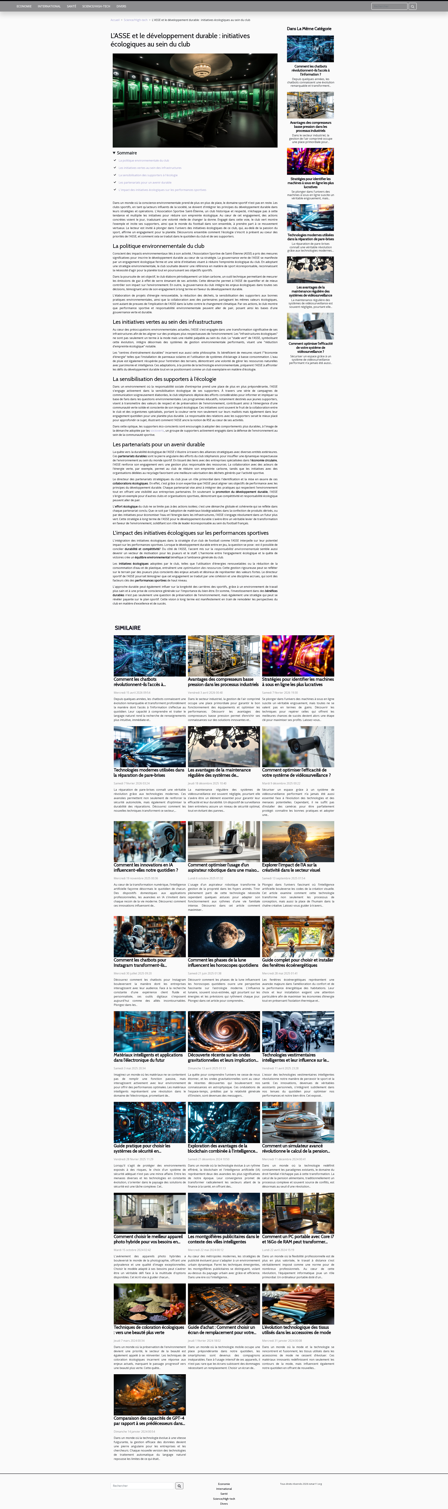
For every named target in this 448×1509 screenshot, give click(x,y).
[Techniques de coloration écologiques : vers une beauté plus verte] (150, 1304)
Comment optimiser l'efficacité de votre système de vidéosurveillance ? (311, 347)
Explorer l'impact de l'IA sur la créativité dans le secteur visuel (291, 867)
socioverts (157, 430)
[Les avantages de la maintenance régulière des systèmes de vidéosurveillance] (310, 269)
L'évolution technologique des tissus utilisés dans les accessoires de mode (296, 1330)
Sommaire (127, 153)
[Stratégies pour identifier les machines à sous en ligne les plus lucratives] (310, 161)
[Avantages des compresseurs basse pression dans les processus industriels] (310, 105)
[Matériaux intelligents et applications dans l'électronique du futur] (150, 1031)
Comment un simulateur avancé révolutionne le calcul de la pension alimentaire (294, 1151)
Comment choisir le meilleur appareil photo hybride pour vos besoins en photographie (148, 1242)
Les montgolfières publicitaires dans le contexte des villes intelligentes (223, 1239)
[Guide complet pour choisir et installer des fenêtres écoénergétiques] (298, 936)
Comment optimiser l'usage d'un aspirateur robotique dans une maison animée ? (223, 870)
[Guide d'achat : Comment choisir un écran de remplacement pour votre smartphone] (224, 1304)
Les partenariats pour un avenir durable (145, 182)
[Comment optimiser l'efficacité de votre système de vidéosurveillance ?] (310, 326)
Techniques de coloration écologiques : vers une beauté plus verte (149, 1330)
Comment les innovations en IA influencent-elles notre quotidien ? (146, 867)
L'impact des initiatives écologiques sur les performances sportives (162, 190)
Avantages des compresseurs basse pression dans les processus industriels (310, 126)
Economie (24, 6)
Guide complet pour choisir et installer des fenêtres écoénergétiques (297, 962)
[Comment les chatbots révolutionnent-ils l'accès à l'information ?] (310, 48)
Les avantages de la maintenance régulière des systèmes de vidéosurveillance (310, 291)
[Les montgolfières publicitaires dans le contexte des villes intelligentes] (224, 1213)
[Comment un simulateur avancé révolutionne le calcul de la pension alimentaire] (298, 1122)
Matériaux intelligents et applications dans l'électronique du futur (148, 1057)
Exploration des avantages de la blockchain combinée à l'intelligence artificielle (221, 1151)
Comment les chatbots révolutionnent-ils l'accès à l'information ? (311, 70)
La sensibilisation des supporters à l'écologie (148, 175)
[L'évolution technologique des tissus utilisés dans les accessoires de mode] (298, 1304)
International (49, 6)
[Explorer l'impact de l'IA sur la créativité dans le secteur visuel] (298, 841)
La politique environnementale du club (144, 160)
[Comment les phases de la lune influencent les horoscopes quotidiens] (224, 936)
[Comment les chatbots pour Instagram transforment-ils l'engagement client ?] (150, 936)
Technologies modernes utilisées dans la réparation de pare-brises (310, 237)
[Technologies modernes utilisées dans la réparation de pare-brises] (310, 217)
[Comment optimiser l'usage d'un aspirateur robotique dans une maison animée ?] (224, 841)
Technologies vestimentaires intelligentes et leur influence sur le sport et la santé (294, 1060)
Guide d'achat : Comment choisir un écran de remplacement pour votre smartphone (221, 1332)
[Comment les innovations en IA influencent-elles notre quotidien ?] (150, 841)
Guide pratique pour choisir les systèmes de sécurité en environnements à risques (142, 1151)
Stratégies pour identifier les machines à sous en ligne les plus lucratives (311, 183)
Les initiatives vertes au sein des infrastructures (150, 168)
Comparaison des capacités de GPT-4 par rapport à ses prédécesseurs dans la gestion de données (149, 1423)
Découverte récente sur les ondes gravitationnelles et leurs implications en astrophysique (223, 1060)
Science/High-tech (96, 6)
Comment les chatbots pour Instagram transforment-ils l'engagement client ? (140, 965)
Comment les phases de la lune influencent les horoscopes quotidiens (223, 962)
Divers (121, 6)
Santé (71, 6)
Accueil (115, 20)
